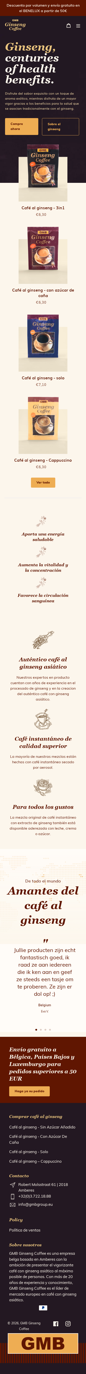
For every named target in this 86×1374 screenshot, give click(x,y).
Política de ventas (24, 1230)
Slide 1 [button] (36, 1029)
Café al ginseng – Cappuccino (35, 1161)
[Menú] (78, 25)
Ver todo (43, 482)
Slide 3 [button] (45, 1029)
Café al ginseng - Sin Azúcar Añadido (42, 1127)
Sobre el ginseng (54, 127)
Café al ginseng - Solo (28, 1151)
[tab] (36, 1029)
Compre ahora (17, 126)
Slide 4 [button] (50, 1029)
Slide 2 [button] (41, 1029)
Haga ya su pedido (29, 1091)
